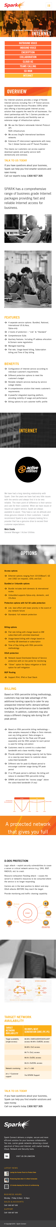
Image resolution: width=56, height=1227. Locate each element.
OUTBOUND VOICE (28, 43)
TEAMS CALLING (28, 66)
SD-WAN (28, 71)
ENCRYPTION (28, 52)
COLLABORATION (28, 57)
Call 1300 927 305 (11, 1205)
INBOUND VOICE (28, 47)
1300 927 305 (13, 1212)
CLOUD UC (28, 61)
